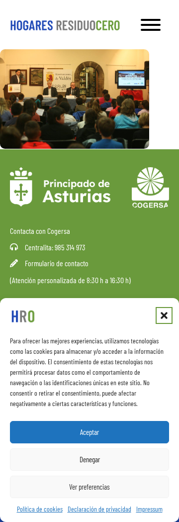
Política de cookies (40, 509)
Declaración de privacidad (99, 509)
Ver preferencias (89, 486)
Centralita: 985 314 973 (55, 247)
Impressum (149, 509)
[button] (164, 315)
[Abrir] (151, 25)
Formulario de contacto (57, 263)
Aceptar (89, 431)
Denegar (90, 459)
